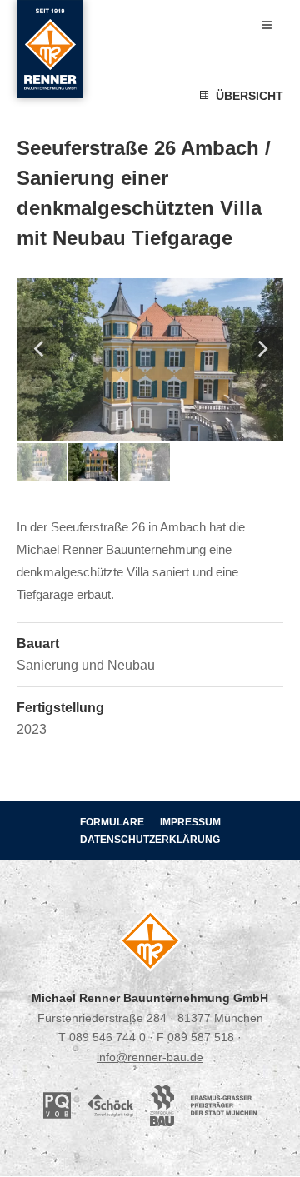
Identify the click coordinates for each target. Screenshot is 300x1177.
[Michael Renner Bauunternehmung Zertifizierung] (223, 1104)
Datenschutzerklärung (150, 839)
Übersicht (246, 95)
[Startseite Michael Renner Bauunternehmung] (50, 49)
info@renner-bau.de (150, 1057)
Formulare (112, 822)
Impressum (190, 822)
